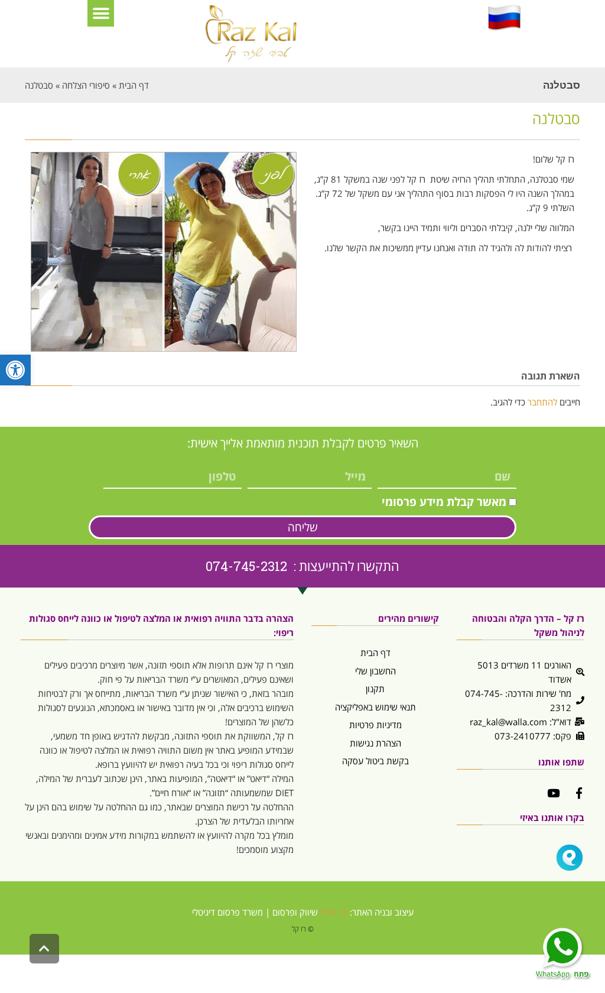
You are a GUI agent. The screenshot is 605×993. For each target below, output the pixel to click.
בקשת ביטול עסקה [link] (375, 761)
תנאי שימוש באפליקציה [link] (375, 707)
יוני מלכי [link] (333, 912)
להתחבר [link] (542, 402)
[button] (100, 13)
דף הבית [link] (375, 652)
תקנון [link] (375, 689)
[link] (15, 370)
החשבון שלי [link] (375, 671)
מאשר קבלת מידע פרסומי (444, 502)
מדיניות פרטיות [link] (375, 725)
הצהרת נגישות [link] (375, 743)
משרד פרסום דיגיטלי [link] (227, 912)
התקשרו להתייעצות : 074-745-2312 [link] (302, 566)
